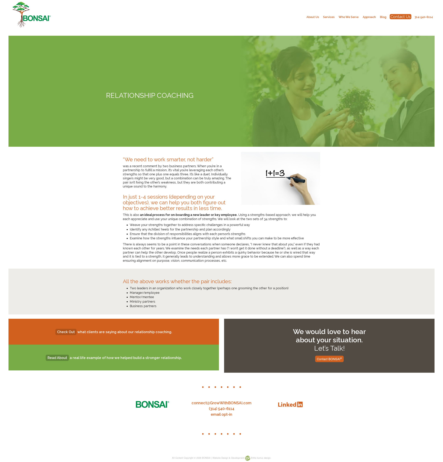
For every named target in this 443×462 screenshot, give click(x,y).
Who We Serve (349, 17)
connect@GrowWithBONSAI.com (221, 403)
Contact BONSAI (329, 358)
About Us (312, 17)
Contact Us (400, 16)
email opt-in (221, 414)
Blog (383, 17)
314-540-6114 (424, 17)
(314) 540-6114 (221, 408)
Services (328, 17)
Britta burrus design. (260, 457)
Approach (369, 17)
